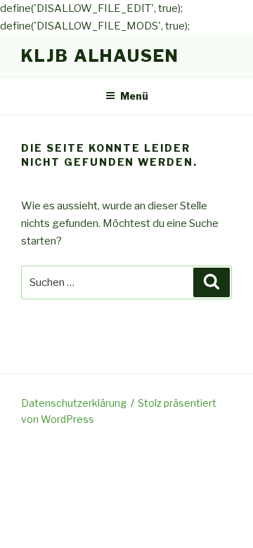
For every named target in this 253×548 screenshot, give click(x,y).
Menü (134, 96)
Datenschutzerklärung (73, 403)
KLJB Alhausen (100, 56)
